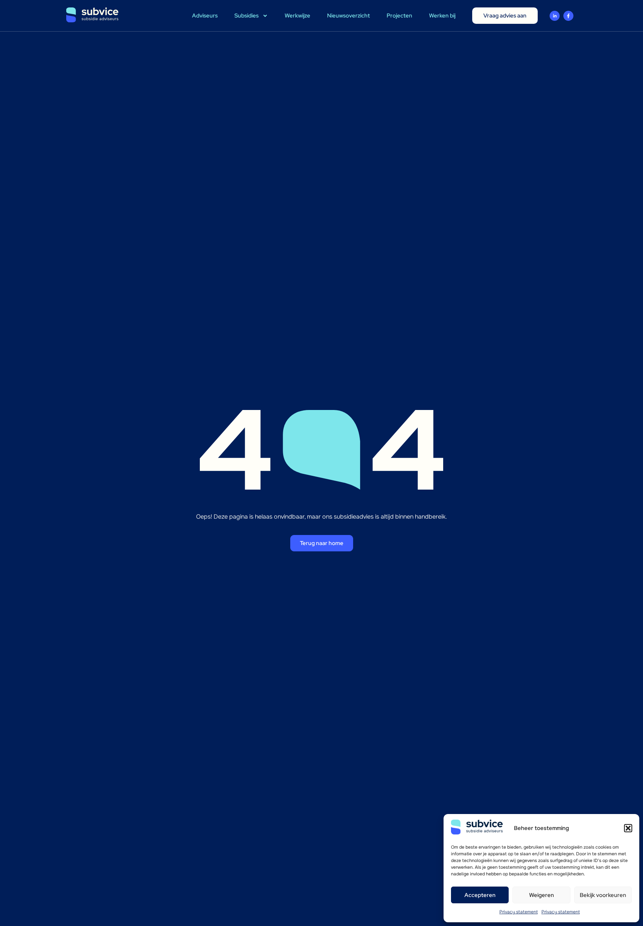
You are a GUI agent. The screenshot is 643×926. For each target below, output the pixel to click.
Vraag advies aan (505, 15)
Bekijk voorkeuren (603, 895)
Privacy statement (518, 912)
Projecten (399, 15)
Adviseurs (205, 15)
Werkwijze (297, 15)
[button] (628, 828)
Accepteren (480, 895)
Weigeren (541, 895)
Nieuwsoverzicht (348, 15)
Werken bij (442, 15)
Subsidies (246, 15)
